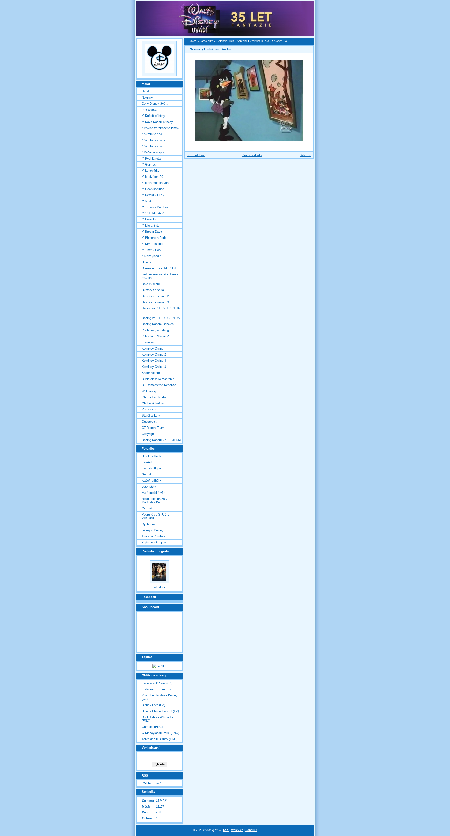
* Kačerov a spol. (153, 152)
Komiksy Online (152, 348)
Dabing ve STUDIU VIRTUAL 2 (161, 310)
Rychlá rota (149, 524)
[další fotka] (305, 100)
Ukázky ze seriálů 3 (155, 302)
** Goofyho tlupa (153, 189)
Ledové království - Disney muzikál (160, 276)
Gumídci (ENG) (152, 727)
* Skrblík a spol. (153, 134)
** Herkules (149, 219)
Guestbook (149, 421)
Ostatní (147, 508)
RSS (226, 830)
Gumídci (147, 474)
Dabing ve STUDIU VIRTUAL (161, 318)
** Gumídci (149, 164)
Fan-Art (147, 462)
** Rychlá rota (151, 158)
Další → (305, 155)
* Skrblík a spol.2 (153, 140)
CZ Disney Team (153, 427)
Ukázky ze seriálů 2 (155, 296)
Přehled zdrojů (151, 783)
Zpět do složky (252, 155)
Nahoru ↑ (251, 830)
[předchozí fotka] (193, 100)
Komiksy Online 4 (154, 360)
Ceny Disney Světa (155, 103)
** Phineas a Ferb (154, 237)
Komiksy (148, 342)
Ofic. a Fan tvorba (154, 397)
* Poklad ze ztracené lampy (160, 128)
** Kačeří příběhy (153, 116)
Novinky (147, 97)
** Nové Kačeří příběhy (157, 122)
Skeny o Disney (152, 530)
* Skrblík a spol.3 (153, 146)
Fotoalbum (206, 41)
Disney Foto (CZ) (153, 705)
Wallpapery (149, 391)
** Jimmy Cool (151, 250)
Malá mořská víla (153, 492)
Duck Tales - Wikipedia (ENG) (157, 718)
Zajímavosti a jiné (154, 542)
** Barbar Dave (152, 231)
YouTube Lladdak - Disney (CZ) (159, 697)
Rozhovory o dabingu (156, 330)
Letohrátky (149, 486)
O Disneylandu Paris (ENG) (160, 733)
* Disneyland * (151, 256)
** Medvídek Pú (152, 177)
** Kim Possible (152, 244)
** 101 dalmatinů (153, 213)
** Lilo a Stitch (151, 225)
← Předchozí (196, 155)
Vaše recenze (151, 409)
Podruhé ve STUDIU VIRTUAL (155, 516)
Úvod (193, 41)
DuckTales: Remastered (158, 379)
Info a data (149, 109)
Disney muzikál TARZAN (159, 268)
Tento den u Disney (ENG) (159, 739)
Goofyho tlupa (151, 468)
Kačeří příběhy (152, 480)
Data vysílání (151, 284)
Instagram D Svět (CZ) (157, 689)
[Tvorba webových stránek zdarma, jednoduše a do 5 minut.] (220, 830)
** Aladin (147, 201)
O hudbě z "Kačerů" (155, 336)
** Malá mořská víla (155, 183)
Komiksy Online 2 (154, 354)
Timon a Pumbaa (153, 536)
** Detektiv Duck (153, 195)
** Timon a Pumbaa (155, 207)
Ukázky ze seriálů (154, 290)
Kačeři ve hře (151, 373)
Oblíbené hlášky (153, 403)
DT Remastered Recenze (159, 385)
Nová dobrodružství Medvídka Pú (155, 500)
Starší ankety (151, 415)
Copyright (148, 434)
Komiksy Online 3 (154, 367)
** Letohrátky (150, 170)
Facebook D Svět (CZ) (157, 683)
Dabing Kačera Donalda (158, 324)
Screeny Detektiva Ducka (253, 41)
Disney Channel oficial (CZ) (160, 711)
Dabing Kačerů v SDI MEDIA (161, 440)
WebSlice (237, 830)
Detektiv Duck (225, 41)
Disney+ (147, 262)
